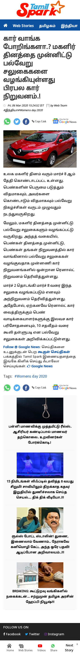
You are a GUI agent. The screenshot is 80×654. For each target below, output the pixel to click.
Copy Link (40, 121)
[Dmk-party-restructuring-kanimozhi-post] (40, 521)
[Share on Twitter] (17, 121)
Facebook (13, 634)
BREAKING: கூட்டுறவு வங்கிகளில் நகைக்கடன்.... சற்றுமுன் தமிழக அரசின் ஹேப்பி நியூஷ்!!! (40, 597)
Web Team (60, 105)
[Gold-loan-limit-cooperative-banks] (40, 576)
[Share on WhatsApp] (7, 121)
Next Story (69, 648)
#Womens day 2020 (30, 110)
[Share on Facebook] (26, 121)
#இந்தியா (10, 110)
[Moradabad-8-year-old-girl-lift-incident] (40, 466)
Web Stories (23, 26)
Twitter (34, 634)
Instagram (55, 634)
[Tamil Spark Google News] (64, 121)
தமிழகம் (47, 26)
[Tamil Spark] (40, 10)
